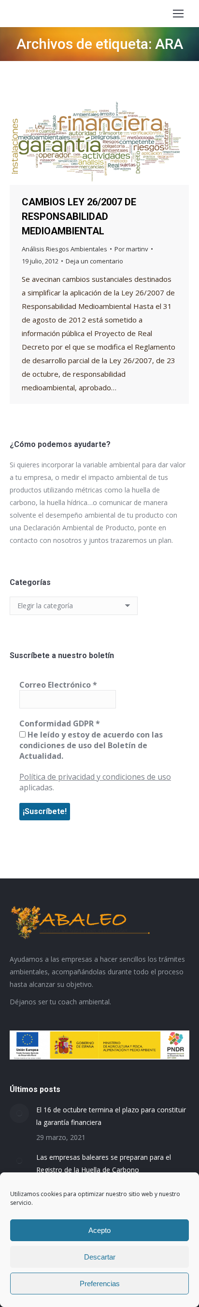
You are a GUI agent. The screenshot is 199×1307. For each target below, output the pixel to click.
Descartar (99, 1257)
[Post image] (19, 1113)
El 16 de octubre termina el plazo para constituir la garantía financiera (111, 1116)
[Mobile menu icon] (178, 13)
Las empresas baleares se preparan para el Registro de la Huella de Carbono (103, 1163)
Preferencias (100, 1283)
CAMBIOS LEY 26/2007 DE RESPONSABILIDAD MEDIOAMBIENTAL (79, 216)
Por (131, 249)
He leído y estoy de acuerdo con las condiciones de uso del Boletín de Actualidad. (91, 745)
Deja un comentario (94, 261)
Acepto (99, 1230)
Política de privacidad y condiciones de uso (95, 776)
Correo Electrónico (58, 684)
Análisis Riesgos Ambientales (64, 249)
